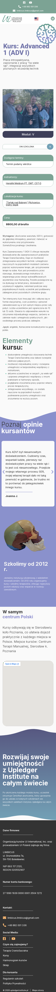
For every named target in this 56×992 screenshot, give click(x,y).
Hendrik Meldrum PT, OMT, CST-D (23, 183)
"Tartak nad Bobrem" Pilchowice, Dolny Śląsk (23, 203)
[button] (53, 19)
